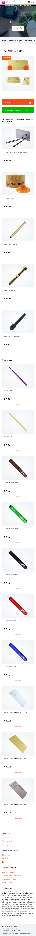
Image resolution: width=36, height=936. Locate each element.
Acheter (8, 102)
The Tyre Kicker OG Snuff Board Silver (15, 804)
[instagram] (8, 928)
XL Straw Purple (9, 391)
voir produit (18, 166)
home (4, 41)
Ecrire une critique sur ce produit (17, 110)
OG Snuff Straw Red (10, 620)
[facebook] (4, 928)
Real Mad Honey (9, 198)
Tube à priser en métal (11, 244)
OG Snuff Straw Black (10, 574)
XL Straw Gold (8, 437)
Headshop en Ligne (15, 41)
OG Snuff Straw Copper (11, 483)
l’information (6, 931)
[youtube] (17, 928)
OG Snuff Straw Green (11, 528)
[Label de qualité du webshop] (3, 2)
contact (14, 931)
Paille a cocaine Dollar (10, 290)
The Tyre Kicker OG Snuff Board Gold (15, 758)
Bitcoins (7, 855)
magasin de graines (11, 845)
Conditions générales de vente (11, 875)
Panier (16, 29)
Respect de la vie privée (9, 879)
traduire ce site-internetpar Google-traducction (16, 933)
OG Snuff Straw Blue (10, 666)
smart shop (8, 838)
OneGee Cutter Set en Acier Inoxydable (16, 152)
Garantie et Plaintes (8, 872)
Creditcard (8, 862)
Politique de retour (7, 883)
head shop (8, 841)
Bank (6, 858)
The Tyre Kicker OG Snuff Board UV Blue (16, 712)
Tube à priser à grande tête (12, 336)
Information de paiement (10, 850)
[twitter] (13, 928)
